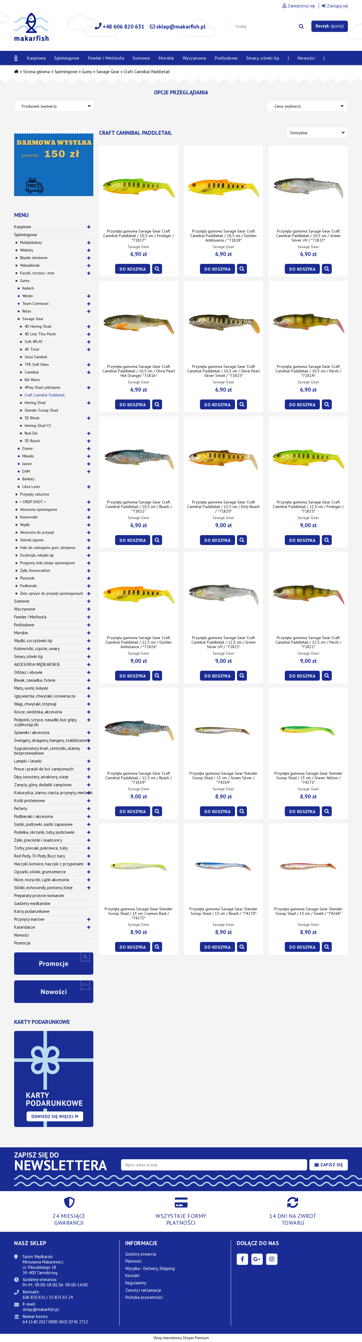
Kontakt (132, 1275)
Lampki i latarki (28, 761)
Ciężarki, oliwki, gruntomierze (40, 871)
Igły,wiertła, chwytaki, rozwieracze (45, 696)
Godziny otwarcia (140, 1254)
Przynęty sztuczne (34, 494)
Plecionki (27, 578)
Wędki (25, 524)
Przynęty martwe (29, 919)
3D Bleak (32, 417)
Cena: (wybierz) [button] (288, 106)
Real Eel (31, 433)
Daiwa (27, 448)
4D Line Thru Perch (40, 333)
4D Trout (32, 349)
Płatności (133, 1261)
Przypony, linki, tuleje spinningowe (47, 562)
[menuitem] (36, 58)
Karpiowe (22, 226)
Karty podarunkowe (31, 911)
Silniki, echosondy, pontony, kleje (43, 887)
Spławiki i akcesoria (31, 732)
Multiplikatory (31, 242)
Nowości (21, 935)
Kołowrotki (29, 517)
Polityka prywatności (144, 1297)
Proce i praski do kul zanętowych (44, 769)
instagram (271, 1259)
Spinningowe (25, 234)
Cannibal (32, 372)
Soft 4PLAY (33, 341)
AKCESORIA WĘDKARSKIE (37, 664)
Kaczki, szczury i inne (37, 272)
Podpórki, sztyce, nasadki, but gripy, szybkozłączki (45, 722)
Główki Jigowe (32, 539)
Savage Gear (32, 318)
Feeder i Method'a (30, 617)
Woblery (26, 250)
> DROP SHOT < (33, 501)
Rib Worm (32, 379)
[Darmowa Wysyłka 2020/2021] (53, 163)
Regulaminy (135, 1282)
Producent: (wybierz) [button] (39, 106)
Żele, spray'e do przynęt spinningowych (51, 593)
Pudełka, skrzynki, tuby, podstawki (44, 832)
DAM (26, 471)
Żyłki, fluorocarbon (35, 570)
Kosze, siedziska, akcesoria (38, 712)
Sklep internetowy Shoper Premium (181, 1338)
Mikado (28, 456)
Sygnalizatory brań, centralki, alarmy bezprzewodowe (47, 751)
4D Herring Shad (38, 326)
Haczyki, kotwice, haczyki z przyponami (48, 864)
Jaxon (27, 463)
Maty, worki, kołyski (31, 688)
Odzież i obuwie (28, 672)
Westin (27, 295)
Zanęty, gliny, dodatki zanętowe (43, 784)
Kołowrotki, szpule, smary (37, 648)
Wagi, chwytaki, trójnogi (35, 704)
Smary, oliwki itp (28, 656)
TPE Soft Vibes (37, 364)
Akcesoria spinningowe (38, 509)
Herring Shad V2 (38, 425)
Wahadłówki (30, 265)
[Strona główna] (31, 30)
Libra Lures (31, 486)
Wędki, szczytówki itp (33, 640)
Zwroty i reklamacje (143, 1290)
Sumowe (21, 601)
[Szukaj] (301, 26)
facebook (242, 1259)
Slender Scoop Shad (41, 410)
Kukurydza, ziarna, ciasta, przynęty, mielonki (53, 792)
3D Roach (32, 440)
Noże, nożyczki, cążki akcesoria (41, 879)
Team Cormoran (35, 303)
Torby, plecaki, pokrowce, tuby (41, 848)
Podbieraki (28, 585)
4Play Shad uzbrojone (42, 387)
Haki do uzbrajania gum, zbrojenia (47, 547)
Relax (26, 311)
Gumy (24, 280)
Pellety (20, 808)
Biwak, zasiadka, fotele (34, 680)
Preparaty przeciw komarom (39, 895)
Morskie (21, 632)
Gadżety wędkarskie (32, 903)
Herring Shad (35, 402)
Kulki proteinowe (29, 800)
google (257, 1259)
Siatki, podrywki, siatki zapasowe (43, 824)
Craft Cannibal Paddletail (45, 395)
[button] (157, 269)
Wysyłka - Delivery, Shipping (150, 1268)
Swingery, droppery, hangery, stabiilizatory (51, 740)
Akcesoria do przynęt (37, 532)
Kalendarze (24, 927)
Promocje (22, 943)
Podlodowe (24, 624)
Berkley (28, 478)
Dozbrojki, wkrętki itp (37, 555)
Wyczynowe (24, 609)
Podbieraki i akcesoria (33, 816)
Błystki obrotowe (34, 257)
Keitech (28, 288)
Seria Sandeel (36, 356)
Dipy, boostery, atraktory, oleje (41, 776)
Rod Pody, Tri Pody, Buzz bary (39, 856)
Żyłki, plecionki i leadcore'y (38, 840)
